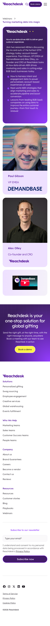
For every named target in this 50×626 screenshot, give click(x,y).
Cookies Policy (9, 603)
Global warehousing (13, 406)
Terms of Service (10, 593)
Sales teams (9, 430)
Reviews (7, 479)
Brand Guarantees (12, 459)
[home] (13, 4)
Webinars (7, 513)
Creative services (11, 401)
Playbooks (8, 508)
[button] (44, 4)
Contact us (8, 474)
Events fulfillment (12, 411)
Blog (5, 503)
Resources (8, 493)
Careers (7, 464)
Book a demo (35, 4)
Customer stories (11, 498)
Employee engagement (14, 396)
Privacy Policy (23, 551)
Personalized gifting (13, 386)
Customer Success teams (16, 435)
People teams (10, 440)
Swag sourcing (10, 391)
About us (7, 454)
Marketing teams (11, 425)
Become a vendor (12, 469)
